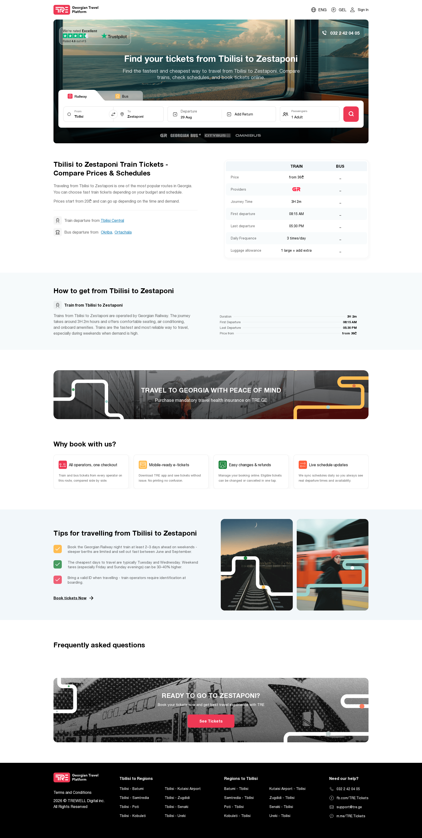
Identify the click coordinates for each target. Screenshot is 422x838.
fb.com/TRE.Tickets (353, 798)
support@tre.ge (349, 807)
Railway (80, 96)
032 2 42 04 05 (348, 789)
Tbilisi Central (112, 220)
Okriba (106, 232)
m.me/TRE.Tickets (351, 816)
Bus (125, 96)
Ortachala (123, 232)
